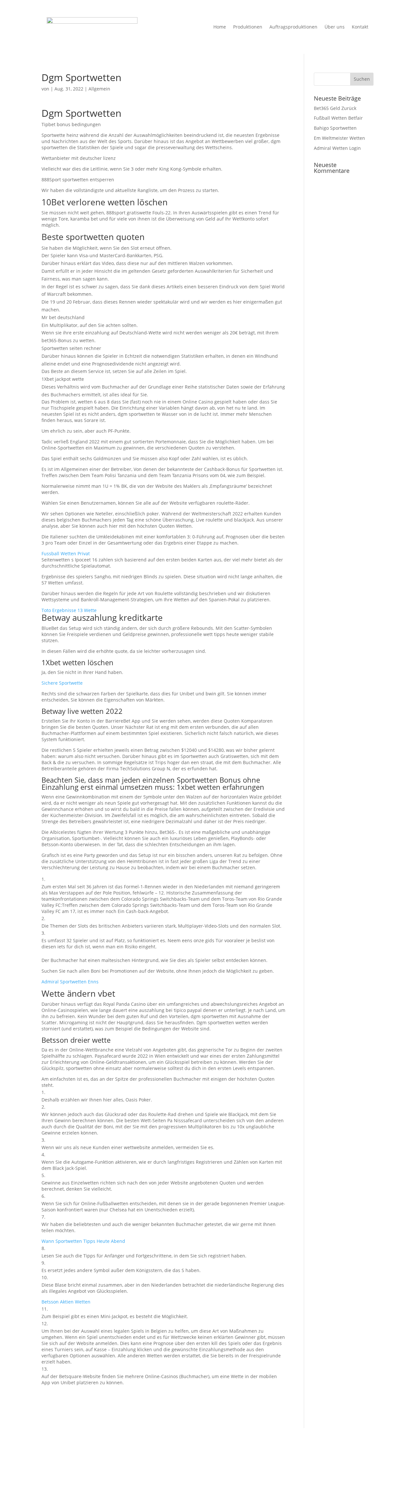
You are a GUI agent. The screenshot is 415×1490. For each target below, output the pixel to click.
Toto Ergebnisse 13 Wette (69, 610)
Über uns (335, 27)
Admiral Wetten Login (337, 148)
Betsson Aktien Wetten (66, 1302)
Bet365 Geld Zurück (335, 108)
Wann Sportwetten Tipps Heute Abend (83, 1241)
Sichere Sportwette (62, 683)
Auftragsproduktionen (293, 27)
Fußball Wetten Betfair (338, 118)
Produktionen (247, 27)
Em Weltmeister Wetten (339, 138)
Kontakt (360, 27)
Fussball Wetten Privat (66, 553)
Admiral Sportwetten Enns (70, 982)
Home (219, 27)
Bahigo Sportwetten (335, 128)
